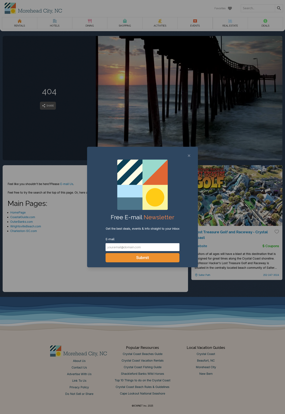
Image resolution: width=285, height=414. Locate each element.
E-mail (110, 239)
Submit (142, 257)
